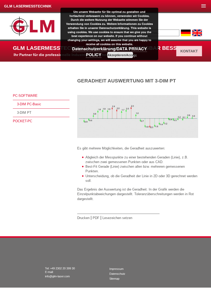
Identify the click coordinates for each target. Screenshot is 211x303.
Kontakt (189, 51)
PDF (96, 218)
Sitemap (114, 278)
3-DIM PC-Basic (29, 104)
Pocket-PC (22, 121)
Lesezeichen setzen (117, 218)
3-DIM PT (24, 113)
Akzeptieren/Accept (120, 55)
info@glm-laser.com (57, 276)
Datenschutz (117, 273)
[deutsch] (186, 33)
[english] (197, 33)
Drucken (83, 218)
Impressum (116, 268)
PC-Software (25, 96)
